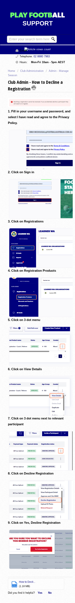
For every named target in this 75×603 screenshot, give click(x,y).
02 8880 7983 (42, 56)
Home (12, 70)
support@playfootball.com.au (45, 50)
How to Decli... (27, 581)
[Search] (54, 39)
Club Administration (32, 70)
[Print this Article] (33, 87)
